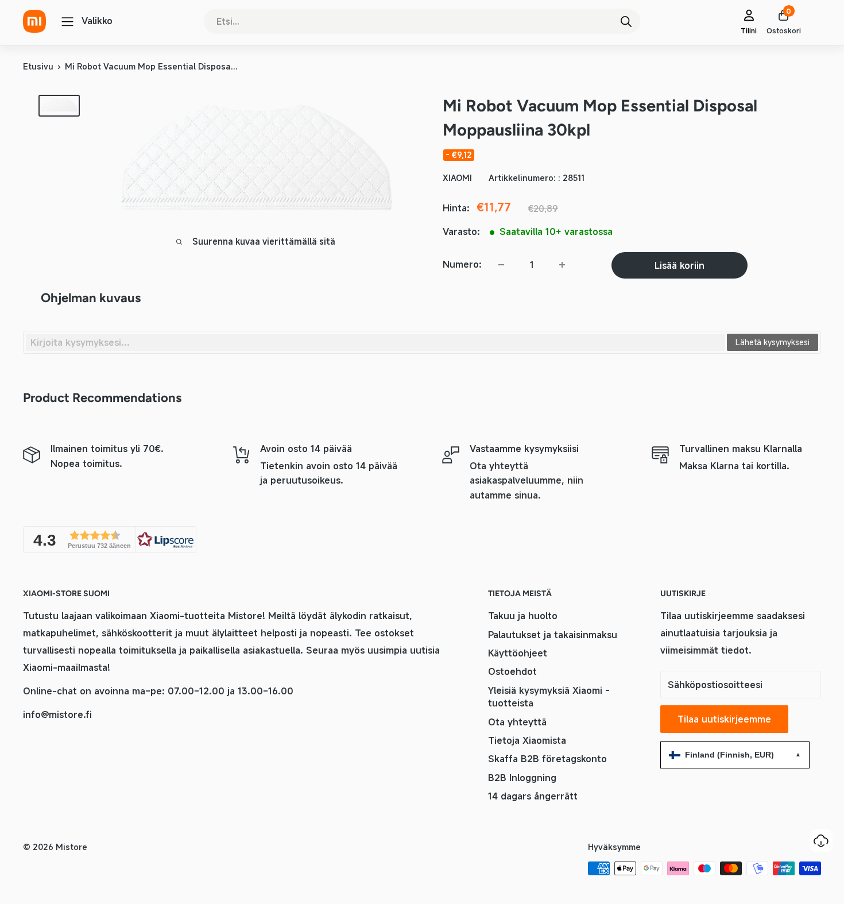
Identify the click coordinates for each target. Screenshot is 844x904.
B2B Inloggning (522, 777)
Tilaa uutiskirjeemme (724, 719)
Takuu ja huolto (522, 615)
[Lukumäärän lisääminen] (562, 265)
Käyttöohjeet (517, 653)
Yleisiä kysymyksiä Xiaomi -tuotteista (549, 696)
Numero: (462, 264)
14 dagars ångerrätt (533, 796)
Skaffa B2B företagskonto (547, 758)
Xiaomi (457, 177)
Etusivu (38, 66)
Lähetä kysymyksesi (772, 342)
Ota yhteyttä (517, 722)
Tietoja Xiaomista (527, 740)
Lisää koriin (679, 265)
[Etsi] (625, 21)
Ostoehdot (512, 671)
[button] (109, 539)
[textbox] (375, 342)
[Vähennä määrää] (501, 265)
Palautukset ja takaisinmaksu (552, 634)
